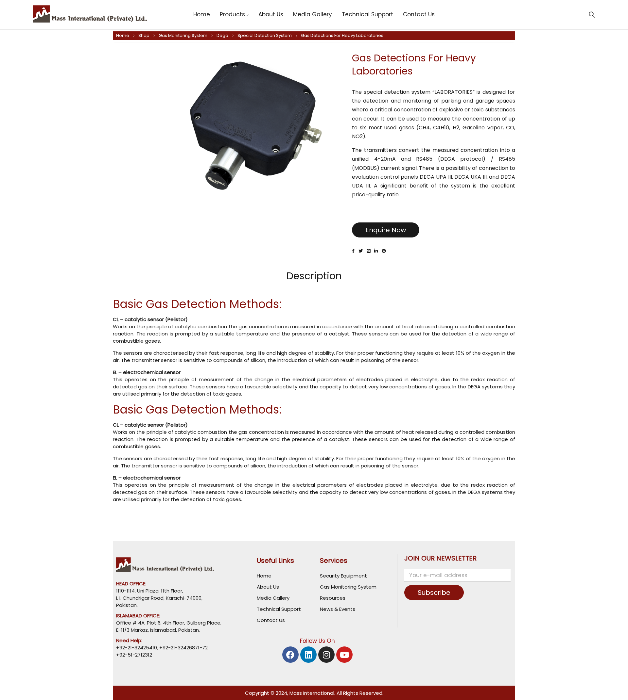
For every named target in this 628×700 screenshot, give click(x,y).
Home (122, 35)
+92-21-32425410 (136, 647)
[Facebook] (290, 654)
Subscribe (434, 592)
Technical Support (279, 609)
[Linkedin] (308, 654)
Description (314, 276)
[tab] (314, 276)
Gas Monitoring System (183, 35)
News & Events (337, 609)
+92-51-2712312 (134, 654)
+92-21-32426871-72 (183, 647)
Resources (332, 597)
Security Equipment (343, 575)
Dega (222, 35)
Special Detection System (264, 35)
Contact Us (271, 620)
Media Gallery (273, 597)
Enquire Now (385, 230)
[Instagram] (326, 654)
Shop (143, 35)
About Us (268, 586)
